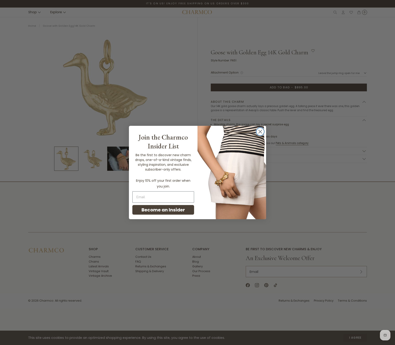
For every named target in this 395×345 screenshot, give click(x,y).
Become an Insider (163, 210)
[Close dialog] (260, 132)
